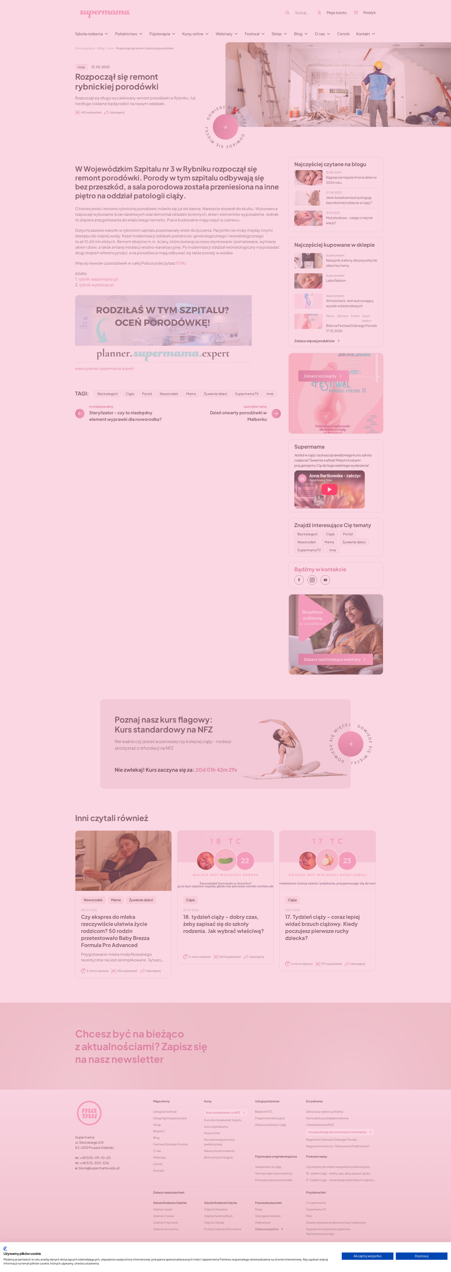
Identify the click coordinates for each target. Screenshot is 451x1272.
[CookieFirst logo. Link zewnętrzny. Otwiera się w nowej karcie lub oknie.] (5, 1249)
